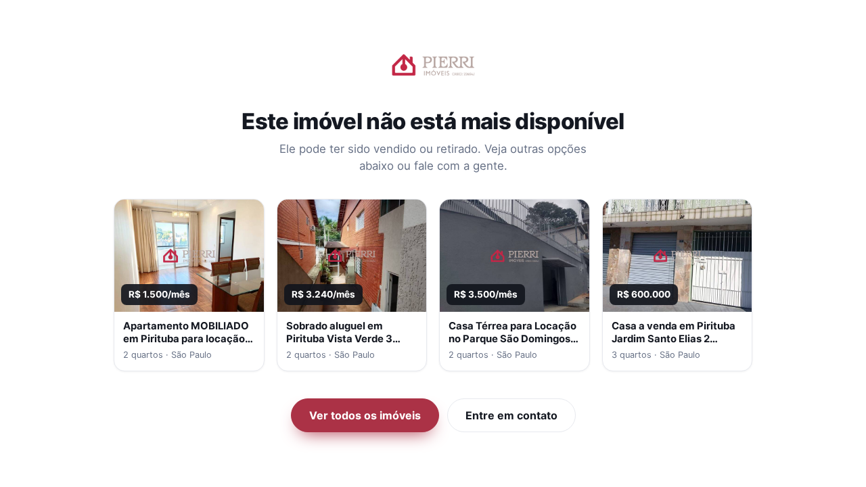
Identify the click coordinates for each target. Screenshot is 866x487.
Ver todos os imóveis (365, 415)
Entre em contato (511, 415)
